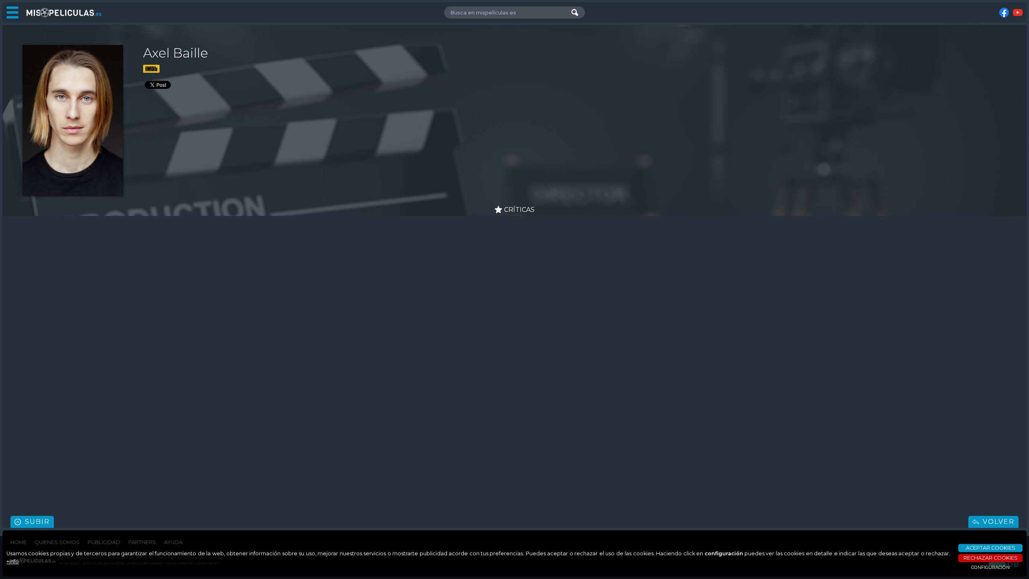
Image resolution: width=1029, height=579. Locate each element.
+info (12, 561)
